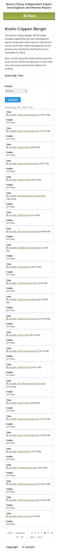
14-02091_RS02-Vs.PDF (19, 215)
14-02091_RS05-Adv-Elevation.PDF (24, 114)
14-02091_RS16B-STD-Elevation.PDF (25, 247)
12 (22, 536)
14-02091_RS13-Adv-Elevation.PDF (24, 231)
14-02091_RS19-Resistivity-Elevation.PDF (27, 195)
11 (17, 536)
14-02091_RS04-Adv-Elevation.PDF (24, 419)
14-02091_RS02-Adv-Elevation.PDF (24, 500)
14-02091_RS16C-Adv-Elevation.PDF (25, 299)
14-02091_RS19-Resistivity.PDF (23, 467)
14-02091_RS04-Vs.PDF (19, 147)
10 (52, 532)
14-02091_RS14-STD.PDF (20, 179)
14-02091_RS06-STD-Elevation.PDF (24, 318)
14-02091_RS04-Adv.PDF (20, 451)
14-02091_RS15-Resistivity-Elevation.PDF (27, 383)
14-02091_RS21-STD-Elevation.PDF (24, 435)
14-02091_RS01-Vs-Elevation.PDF (23, 163)
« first (9, 532)
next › (33, 536)
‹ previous (20, 532)
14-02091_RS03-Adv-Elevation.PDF (24, 484)
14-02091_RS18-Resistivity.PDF (23, 283)
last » (40, 536)
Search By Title (14, 75)
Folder (9, 86)
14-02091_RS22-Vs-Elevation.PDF (23, 351)
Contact (29, 547)
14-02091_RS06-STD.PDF (20, 367)
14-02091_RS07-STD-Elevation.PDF (24, 131)
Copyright (12, 547)
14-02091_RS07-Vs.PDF (19, 516)
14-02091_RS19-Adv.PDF (20, 266)
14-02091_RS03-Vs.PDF (19, 402)
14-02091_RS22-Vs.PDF (19, 335)
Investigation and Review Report (29, 5)
